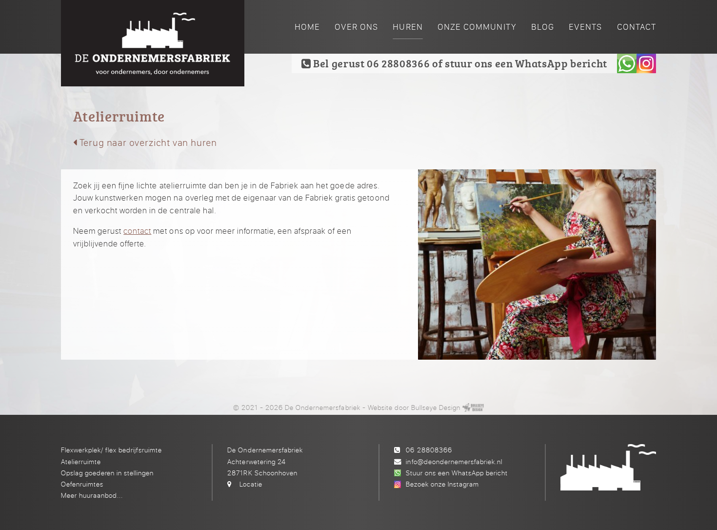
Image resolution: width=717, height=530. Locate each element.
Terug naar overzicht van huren (147, 142)
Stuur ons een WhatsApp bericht (457, 472)
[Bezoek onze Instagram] (646, 63)
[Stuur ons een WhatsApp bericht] (627, 63)
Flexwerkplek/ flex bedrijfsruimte (111, 449)
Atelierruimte (81, 461)
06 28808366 (429, 449)
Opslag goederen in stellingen (107, 472)
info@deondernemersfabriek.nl (454, 461)
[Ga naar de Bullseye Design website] (473, 407)
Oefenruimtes (82, 484)
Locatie (250, 484)
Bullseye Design (435, 407)
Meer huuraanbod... (92, 495)
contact (137, 230)
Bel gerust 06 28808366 (370, 63)
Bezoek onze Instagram (442, 484)
